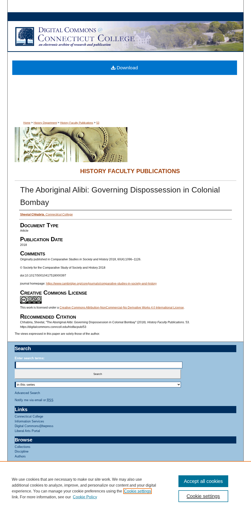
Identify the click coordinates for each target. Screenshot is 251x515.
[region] (125, 488)
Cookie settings (137, 491)
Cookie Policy (85, 497)
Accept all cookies (203, 481)
